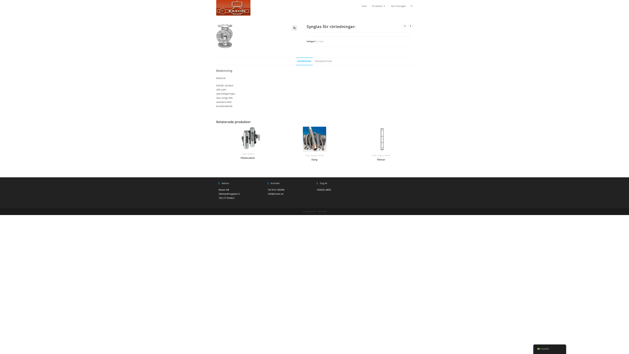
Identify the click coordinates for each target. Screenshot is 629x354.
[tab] (304, 61)
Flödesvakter (248, 157)
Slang (314, 159)
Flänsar (381, 159)
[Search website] (411, 6)
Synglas (320, 41)
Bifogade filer (323, 61)
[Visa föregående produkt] (404, 26)
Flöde (244, 153)
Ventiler (321, 155)
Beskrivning (304, 61)
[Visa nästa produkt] (410, 26)
